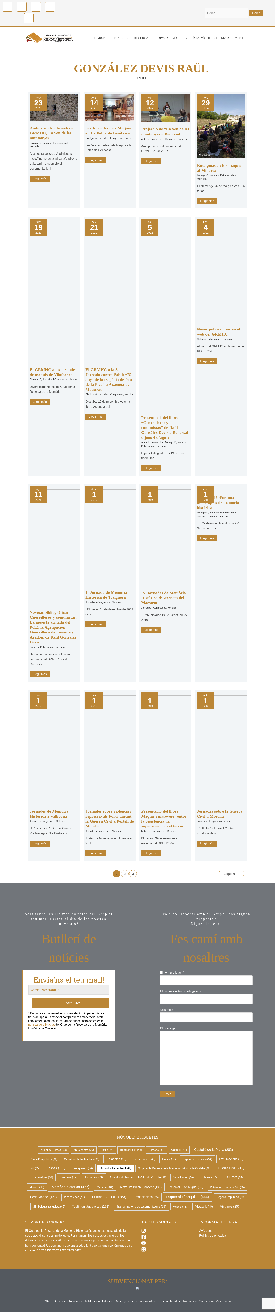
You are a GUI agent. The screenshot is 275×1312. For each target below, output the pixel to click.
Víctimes (230, 1206)
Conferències (144, 1159)
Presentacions (146, 1197)
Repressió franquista (187, 1197)
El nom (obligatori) (172, 972)
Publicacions (148, 446)
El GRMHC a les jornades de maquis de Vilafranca (53, 372)
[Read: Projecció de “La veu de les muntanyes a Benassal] (165, 107)
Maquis (37, 1187)
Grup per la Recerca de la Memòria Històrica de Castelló (174, 1168)
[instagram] (143, 1232)
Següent (231, 874)
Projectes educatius (218, 516)
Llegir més (41, 178)
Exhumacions (231, 1159)
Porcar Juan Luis (109, 1197)
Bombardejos (131, 1149)
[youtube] (143, 1244)
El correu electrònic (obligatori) (180, 991)
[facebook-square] (143, 1238)
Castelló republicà (44, 1159)
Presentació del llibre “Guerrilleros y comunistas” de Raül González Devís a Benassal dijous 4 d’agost (164, 427)
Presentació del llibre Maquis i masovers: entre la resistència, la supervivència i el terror (163, 818)
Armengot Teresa (54, 1149)
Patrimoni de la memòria (227, 1187)
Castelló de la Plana (213, 1149)
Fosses (56, 1168)
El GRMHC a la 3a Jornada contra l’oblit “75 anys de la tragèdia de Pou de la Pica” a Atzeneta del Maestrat (108, 379)
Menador (105, 1187)
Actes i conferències (152, 139)
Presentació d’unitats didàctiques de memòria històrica (218, 502)
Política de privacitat (212, 1235)
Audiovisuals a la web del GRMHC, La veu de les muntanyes (52, 133)
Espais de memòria (197, 1159)
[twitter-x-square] (143, 1250)
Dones (169, 1159)
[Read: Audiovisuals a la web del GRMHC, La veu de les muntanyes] (54, 107)
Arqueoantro (84, 1149)
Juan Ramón (183, 1177)
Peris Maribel (43, 1197)
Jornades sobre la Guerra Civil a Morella (219, 813)
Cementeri (116, 1159)
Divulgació (35, 143)
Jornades (93, 1177)
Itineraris (68, 1177)
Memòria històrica (70, 1187)
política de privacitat (41, 1024)
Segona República (231, 1197)
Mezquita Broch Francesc (141, 1187)
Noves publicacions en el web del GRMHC (218, 331)
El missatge (167, 1028)
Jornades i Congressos (110, 138)
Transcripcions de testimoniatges (141, 1206)
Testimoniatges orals (90, 1206)
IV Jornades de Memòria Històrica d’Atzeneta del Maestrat (163, 598)
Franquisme (83, 1168)
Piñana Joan (74, 1197)
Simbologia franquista (49, 1206)
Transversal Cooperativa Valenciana (207, 1301)
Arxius (107, 1149)
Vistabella (204, 1206)
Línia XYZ (234, 1177)
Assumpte (166, 1009)
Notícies (46, 143)
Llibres (210, 1177)
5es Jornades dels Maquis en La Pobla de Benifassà (108, 130)
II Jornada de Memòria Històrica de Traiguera (106, 595)
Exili (34, 1168)
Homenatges (42, 1177)
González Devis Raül (115, 1168)
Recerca (161, 446)
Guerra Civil (231, 1168)
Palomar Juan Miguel (186, 1187)
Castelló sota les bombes (81, 1159)
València (181, 1206)
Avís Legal (206, 1230)
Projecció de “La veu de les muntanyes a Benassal (165, 131)
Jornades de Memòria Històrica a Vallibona (49, 813)
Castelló (179, 1149)
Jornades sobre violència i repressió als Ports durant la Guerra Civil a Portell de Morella (109, 818)
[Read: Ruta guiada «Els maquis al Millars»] (221, 126)
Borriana (156, 1149)
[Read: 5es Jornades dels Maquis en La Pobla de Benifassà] (109, 107)
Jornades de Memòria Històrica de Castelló (138, 1177)
